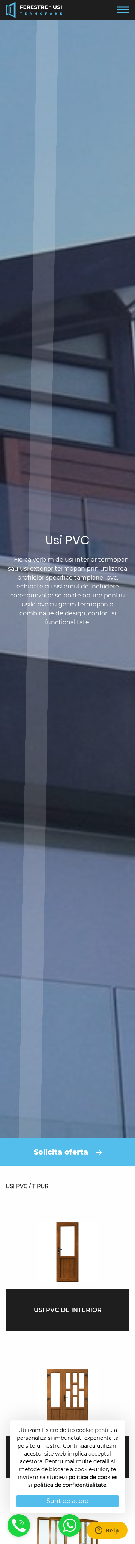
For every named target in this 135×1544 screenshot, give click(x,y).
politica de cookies (93, 1477)
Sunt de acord (67, 1500)
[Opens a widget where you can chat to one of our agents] (107, 1531)
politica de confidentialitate (70, 1485)
